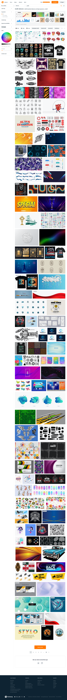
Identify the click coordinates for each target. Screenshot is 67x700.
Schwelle (3, 48)
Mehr (25, 2)
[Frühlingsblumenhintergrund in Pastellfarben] (55, 503)
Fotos (11, 2)
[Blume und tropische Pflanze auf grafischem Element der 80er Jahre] (18, 360)
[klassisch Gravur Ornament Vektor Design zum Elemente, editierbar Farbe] (18, 567)
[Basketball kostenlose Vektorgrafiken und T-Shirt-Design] (26, 282)
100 (46, 652)
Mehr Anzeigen (62, 20)
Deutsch (54, 684)
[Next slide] (63, 28)
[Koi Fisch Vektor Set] (23, 490)
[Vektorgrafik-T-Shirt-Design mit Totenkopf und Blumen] (56, 63)
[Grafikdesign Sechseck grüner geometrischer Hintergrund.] (32, 604)
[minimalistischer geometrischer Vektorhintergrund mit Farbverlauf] (54, 467)
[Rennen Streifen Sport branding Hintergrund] (50, 417)
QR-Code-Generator (13, 692)
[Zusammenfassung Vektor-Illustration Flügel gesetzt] (26, 433)
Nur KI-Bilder (5, 15)
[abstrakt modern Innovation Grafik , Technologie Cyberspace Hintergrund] (55, 138)
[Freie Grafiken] (57, 530)
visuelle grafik (43, 28)
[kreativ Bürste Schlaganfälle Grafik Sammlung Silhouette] (52, 433)
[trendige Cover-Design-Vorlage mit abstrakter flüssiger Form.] (18, 479)
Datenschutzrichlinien (52, 696)
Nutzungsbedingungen (44, 696)
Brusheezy (12, 680)
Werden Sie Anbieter (41, 684)
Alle (3, 14)
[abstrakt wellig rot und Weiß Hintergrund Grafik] (55, 619)
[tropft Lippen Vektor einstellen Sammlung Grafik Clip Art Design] (53, 37)
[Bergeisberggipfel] (20, 541)
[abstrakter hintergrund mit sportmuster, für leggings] (39, 467)
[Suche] (61, 5)
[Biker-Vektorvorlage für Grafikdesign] (20, 321)
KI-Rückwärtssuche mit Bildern (15, 689)
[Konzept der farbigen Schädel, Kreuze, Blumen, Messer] (50, 479)
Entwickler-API (12, 687)
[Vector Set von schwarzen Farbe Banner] (53, 451)
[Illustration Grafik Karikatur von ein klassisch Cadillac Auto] (54, 553)
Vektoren (6, 2)
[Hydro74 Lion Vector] (33, 541)
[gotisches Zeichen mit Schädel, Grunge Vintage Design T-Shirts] (35, 516)
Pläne (41, 2)
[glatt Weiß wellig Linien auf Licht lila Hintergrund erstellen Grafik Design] (51, 589)
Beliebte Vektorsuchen (29, 684)
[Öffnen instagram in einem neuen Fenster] (16, 696)
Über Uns (39, 683)
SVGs (18, 28)
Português (55, 683)
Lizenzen (26, 680)
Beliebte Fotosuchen (28, 686)
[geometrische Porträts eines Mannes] (25, 530)
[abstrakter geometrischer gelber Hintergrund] (24, 138)
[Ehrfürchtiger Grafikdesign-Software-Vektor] (38, 385)
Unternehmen (12, 684)
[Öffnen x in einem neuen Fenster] (22, 696)
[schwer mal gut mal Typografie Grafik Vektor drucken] (21, 348)
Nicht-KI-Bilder (5, 16)
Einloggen (62, 2)
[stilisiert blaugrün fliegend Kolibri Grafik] (57, 604)
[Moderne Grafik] (31, 321)
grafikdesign (57, 28)
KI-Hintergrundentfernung (14, 690)
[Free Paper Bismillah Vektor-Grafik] (27, 237)
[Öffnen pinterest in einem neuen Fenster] (19, 696)
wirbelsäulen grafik (35, 28)
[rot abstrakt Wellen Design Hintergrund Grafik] (49, 294)
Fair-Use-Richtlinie (58, 696)
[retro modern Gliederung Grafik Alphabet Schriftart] (28, 632)
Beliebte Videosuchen (29, 687)
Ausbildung (12, 686)
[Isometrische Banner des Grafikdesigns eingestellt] (21, 516)
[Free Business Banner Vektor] (24, 467)
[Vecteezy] (3, 2)
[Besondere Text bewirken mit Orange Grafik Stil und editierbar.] (26, 204)
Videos (15, 2)
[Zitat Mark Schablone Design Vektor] (23, 385)
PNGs (23, 28)
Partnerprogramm (28, 683)
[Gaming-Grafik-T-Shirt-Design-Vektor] (54, 50)
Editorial (20, 2)
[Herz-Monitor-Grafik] (29, 567)
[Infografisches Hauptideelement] (27, 451)
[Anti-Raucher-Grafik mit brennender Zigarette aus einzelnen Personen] (23, 294)
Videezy (11, 683)
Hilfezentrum (40, 680)
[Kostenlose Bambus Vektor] (25, 417)
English (54, 680)
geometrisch (50, 28)
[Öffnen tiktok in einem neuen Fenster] (21, 696)
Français (54, 686)
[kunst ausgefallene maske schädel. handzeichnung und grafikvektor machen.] (25, 63)
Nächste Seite (40, 647)
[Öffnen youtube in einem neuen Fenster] (24, 696)
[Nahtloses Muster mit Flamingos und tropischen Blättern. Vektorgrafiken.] (56, 151)
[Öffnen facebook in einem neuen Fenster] (14, 696)
